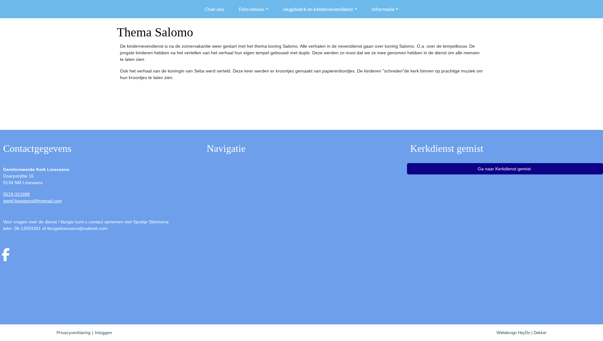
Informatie (383, 9)
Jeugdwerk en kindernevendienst (318, 9)
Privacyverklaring (73, 332)
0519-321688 (16, 194)
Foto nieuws (251, 9)
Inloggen (103, 332)
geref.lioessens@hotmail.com (32, 200)
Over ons (214, 9)
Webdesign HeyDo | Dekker (521, 332)
